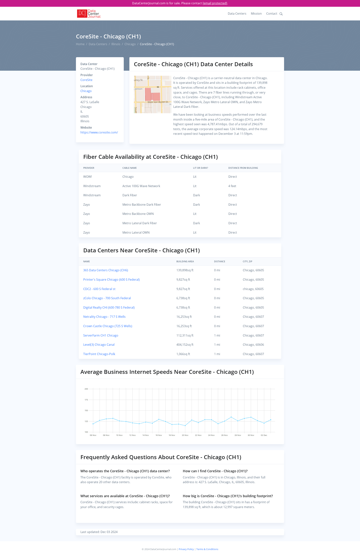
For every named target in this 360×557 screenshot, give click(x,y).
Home (80, 44)
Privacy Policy (186, 549)
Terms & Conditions (207, 549)
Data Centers (237, 13)
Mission (256, 13)
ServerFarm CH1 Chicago (100, 335)
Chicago (130, 44)
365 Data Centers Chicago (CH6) (105, 270)
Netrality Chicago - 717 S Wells (104, 317)
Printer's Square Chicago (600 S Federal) (111, 279)
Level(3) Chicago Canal (99, 345)
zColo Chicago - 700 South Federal (107, 298)
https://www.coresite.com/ (99, 132)
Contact (271, 13)
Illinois (115, 44)
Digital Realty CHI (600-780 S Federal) (109, 307)
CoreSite (86, 80)
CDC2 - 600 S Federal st (99, 289)
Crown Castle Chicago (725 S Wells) (107, 326)
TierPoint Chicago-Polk (99, 354)
